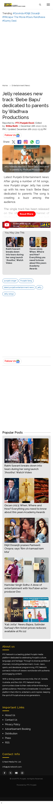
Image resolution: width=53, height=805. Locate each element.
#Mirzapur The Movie (13, 17)
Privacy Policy (12, 724)
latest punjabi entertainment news (19, 287)
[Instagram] (22, 773)
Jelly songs (9, 294)
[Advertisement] (26, 52)
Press (8, 738)
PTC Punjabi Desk (24, 123)
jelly (39, 287)
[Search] (40, 5)
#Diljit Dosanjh (32, 13)
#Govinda (18, 13)
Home (5, 85)
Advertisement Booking (18, 729)
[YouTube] (16, 773)
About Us (10, 715)
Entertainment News (21, 85)
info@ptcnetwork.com (12, 767)
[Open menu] (48, 4)
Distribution (11, 733)
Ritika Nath (12, 126)
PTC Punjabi (31, 785)
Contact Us (11, 719)
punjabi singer (10, 281)
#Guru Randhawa (35, 17)
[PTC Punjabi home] (15, 4)
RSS (7, 742)
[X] (10, 773)
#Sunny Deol (9, 20)
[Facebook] (4, 773)
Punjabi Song (26, 281)
